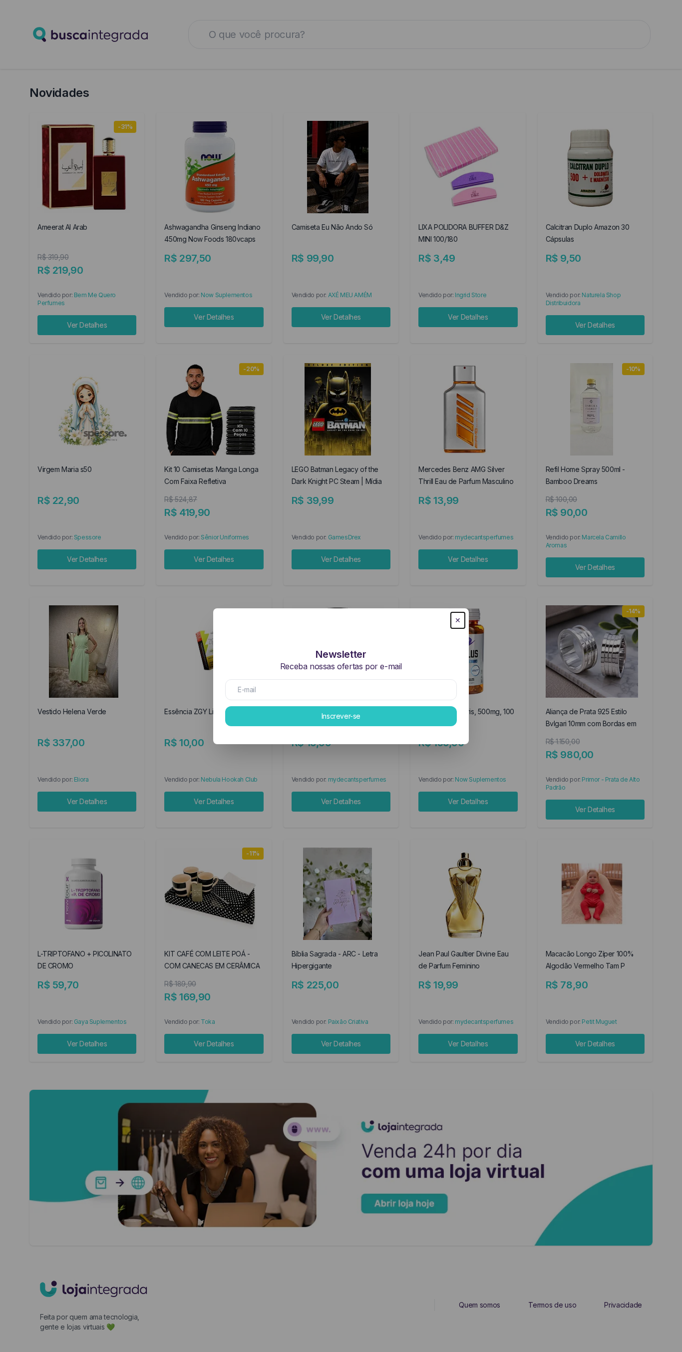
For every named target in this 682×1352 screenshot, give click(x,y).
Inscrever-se (341, 716)
